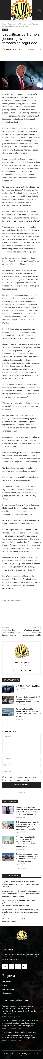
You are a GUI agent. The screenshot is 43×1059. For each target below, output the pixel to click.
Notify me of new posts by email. (17, 780)
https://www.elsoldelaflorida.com (21, 666)
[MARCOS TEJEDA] (3, 49)
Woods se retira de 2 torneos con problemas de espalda (32, 632)
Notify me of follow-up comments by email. (21, 777)
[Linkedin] (28, 55)
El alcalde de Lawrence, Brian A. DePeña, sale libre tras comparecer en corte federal (28, 699)
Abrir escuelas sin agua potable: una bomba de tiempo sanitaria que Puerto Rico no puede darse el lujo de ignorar (21, 893)
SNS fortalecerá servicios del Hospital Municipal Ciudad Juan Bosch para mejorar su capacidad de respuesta (20, 1023)
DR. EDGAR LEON (8, 891)
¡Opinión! (5, 692)
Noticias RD (7, 1017)
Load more (20, 868)
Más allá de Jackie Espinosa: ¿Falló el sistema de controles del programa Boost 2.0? (21, 912)
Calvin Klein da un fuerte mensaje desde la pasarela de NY (11, 632)
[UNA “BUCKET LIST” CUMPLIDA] (8, 689)
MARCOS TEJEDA (11, 49)
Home (4, 24)
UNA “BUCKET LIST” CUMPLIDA (28, 686)
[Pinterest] (23, 55)
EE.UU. (19, 24)
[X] (17, 55)
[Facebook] (12, 55)
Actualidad (11, 24)
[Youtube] (30, 670)
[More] (34, 55)
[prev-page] (3, 723)
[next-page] (7, 723)
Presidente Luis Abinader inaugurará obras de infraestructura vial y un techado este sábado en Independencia (25, 841)
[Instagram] (17, 670)
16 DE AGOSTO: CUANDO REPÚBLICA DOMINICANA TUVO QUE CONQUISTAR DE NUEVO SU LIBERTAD (20, 884)
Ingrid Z (5, 882)
